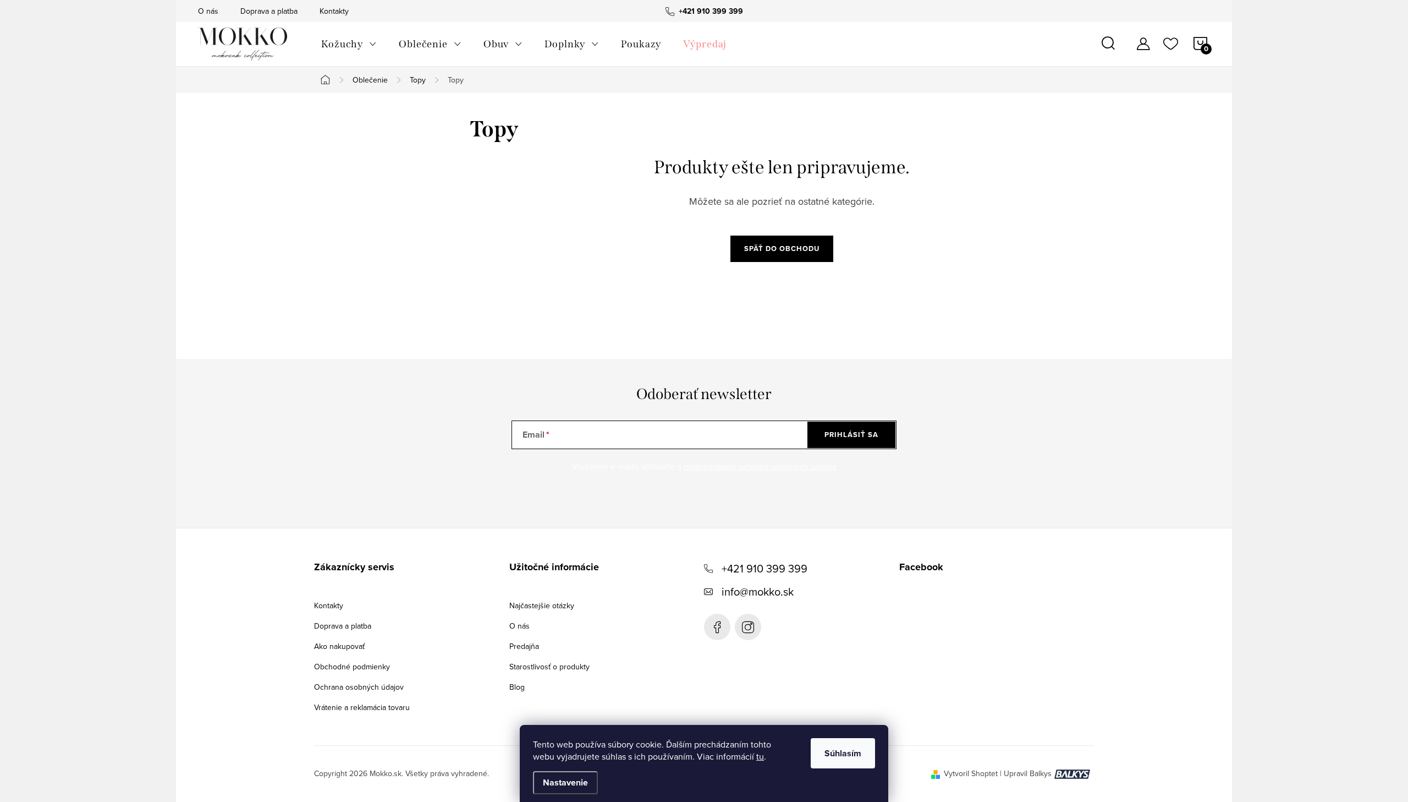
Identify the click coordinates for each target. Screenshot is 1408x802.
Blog (517, 686)
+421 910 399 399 (764, 568)
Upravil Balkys (1028, 773)
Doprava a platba (269, 11)
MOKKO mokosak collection (717, 627)
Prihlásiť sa (851, 434)
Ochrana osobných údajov (359, 686)
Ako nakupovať (339, 646)
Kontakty (334, 11)
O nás (208, 11)
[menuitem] (349, 44)
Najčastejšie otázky (541, 605)
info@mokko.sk (758, 591)
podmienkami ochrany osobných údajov (760, 466)
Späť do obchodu (782, 248)
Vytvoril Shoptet (971, 773)
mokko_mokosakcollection (748, 627)
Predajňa (524, 646)
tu (760, 756)
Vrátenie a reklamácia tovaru (362, 707)
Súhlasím (842, 753)
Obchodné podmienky (352, 666)
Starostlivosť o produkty (549, 666)
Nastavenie (565, 782)
